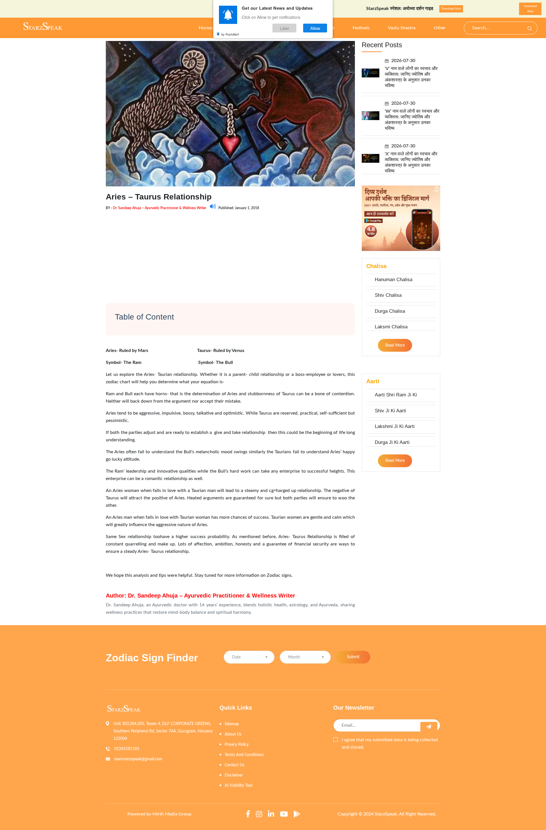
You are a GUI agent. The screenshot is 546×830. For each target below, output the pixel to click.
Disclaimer (234, 775)
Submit (353, 657)
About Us (233, 734)
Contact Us (234, 765)
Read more (395, 345)
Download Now (428, 9)
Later (284, 28)
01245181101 (126, 749)
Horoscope (210, 28)
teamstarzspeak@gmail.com (138, 759)
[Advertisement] (230, 252)
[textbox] (249, 657)
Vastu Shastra (401, 28)
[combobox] (249, 657)
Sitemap (232, 724)
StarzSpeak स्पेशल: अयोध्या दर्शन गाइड (377, 8)
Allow (315, 28)
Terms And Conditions (244, 755)
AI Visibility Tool (238, 786)
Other (440, 28)
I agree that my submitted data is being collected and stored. (390, 743)
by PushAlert (230, 34)
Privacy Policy (237, 745)
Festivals (361, 28)
